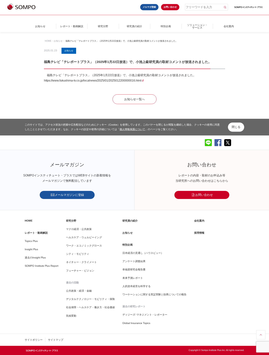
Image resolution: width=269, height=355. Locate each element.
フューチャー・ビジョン (80, 270)
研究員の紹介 (134, 26)
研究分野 (103, 26)
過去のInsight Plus (35, 257)
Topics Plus (31, 241)
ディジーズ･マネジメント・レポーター (144, 314)
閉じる (236, 126)
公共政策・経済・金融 (79, 290)
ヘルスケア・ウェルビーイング (84, 237)
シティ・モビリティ (77, 253)
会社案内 (229, 26)
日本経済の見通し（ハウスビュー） (142, 252)
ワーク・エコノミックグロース (84, 245)
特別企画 (166, 26)
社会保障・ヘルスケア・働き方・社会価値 (90, 307)
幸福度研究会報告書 (133, 269)
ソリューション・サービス (197, 26)
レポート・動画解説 (71, 26)
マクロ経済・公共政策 (79, 229)
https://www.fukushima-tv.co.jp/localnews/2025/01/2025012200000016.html (92, 80)
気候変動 (71, 315)
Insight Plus (31, 249)
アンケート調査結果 (133, 261)
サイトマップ (55, 339)
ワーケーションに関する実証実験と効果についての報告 (154, 294)
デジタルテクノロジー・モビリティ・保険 (90, 299)
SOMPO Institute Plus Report (41, 265)
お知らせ (40, 26)
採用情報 (199, 232)
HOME (48, 41)
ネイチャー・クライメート (81, 262)
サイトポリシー (34, 339)
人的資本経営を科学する (136, 286)
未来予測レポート (132, 277)
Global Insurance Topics (136, 323)
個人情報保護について (132, 129)
